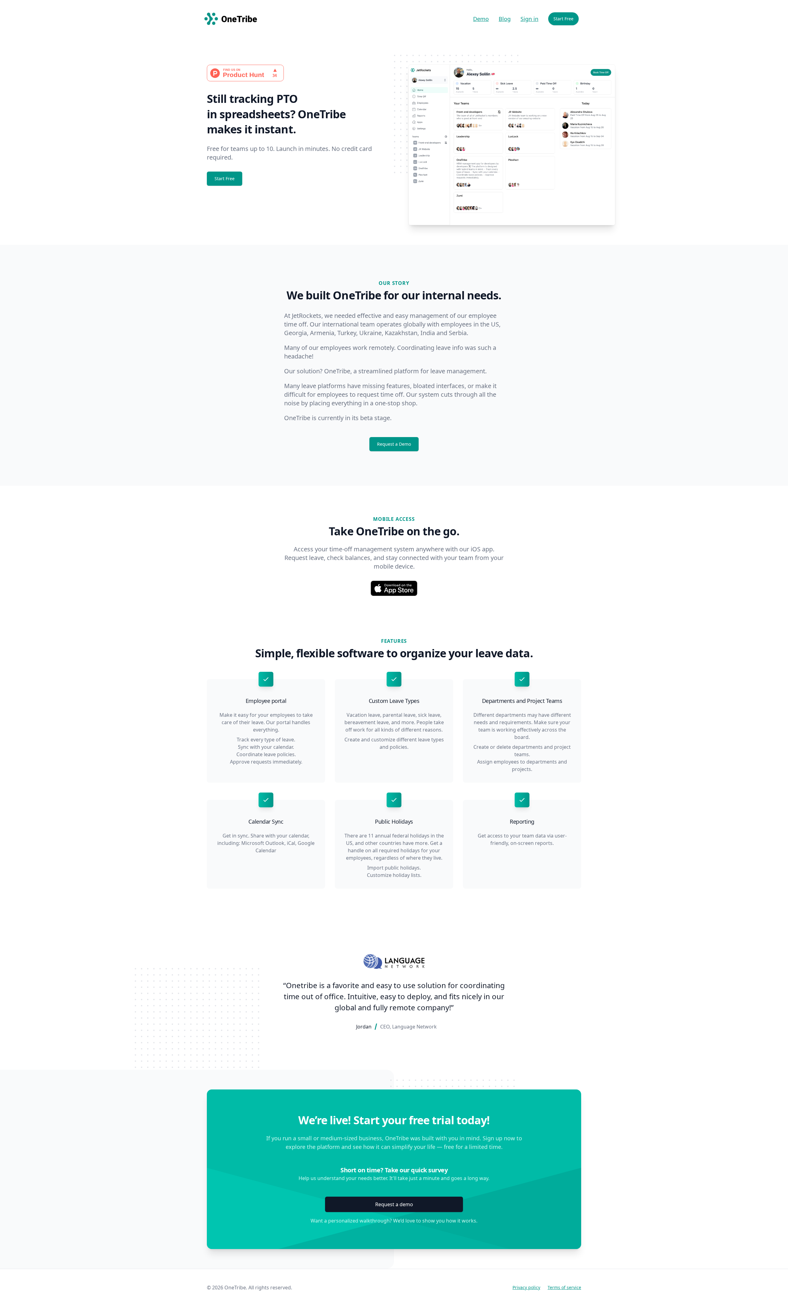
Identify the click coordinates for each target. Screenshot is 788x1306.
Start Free (563, 19)
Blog (505, 18)
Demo (481, 18)
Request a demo (394, 1204)
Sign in (529, 18)
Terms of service (564, 1287)
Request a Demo (394, 444)
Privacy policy (526, 1287)
